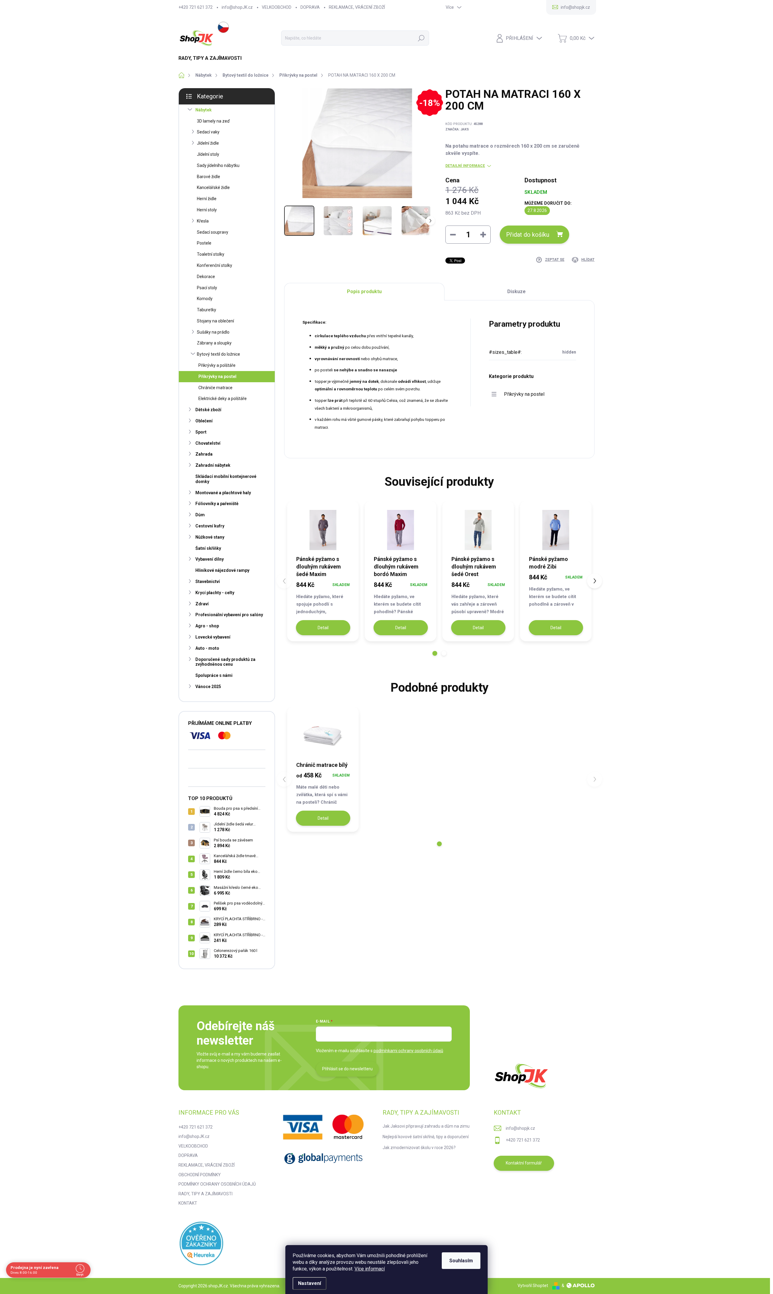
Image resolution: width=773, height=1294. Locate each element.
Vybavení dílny (209, 559)
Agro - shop (207, 625)
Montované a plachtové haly (223, 492)
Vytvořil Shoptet (533, 1285)
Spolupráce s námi (214, 675)
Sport (201, 432)
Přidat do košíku (527, 234)
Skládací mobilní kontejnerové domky (225, 479)
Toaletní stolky (210, 254)
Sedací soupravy (212, 232)
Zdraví (202, 603)
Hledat (421, 38)
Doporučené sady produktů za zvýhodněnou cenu (225, 662)
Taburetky (206, 309)
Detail (323, 627)
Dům (200, 514)
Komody (205, 298)
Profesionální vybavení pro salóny (229, 614)
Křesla (203, 221)
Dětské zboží (208, 409)
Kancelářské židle (213, 187)
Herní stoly (207, 209)
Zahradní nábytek (212, 465)
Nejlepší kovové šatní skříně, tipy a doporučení (426, 1136)
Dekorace (206, 276)
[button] (434, 653)
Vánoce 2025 (208, 686)
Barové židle (208, 176)
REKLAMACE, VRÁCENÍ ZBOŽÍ (357, 7)
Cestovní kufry (209, 526)
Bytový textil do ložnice (218, 354)
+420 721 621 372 (195, 7)
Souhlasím (461, 1261)
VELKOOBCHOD (276, 7)
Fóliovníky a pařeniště (217, 503)
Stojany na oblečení (215, 321)
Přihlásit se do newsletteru (347, 1068)
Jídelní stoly (208, 154)
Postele (204, 243)
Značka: (457, 129)
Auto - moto (207, 648)
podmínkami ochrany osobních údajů (408, 1050)
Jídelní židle (208, 143)
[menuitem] (212, 58)
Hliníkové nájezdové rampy (222, 570)
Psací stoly (207, 287)
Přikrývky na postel (217, 376)
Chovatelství (207, 443)
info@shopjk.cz (520, 1128)
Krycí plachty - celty (214, 592)
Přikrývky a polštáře (217, 365)
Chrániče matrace (215, 387)
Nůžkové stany (209, 537)
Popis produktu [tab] (364, 291)
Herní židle (207, 198)
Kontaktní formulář (524, 1163)
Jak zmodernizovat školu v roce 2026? (419, 1147)
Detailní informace (465, 166)
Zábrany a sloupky (214, 343)
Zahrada (204, 454)
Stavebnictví (207, 581)
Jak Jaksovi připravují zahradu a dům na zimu (426, 1126)
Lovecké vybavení (212, 637)
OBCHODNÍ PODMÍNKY (199, 1174)
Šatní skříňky (208, 548)
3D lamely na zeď (213, 121)
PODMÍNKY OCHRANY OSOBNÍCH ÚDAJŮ (217, 1184)
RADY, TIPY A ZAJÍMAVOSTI (205, 1193)
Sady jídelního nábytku (218, 165)
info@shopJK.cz (237, 7)
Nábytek (203, 109)
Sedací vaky (208, 132)
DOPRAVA (310, 7)
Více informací (369, 1269)
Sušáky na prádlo (213, 332)
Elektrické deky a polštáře (222, 398)
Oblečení (204, 420)
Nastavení (309, 1283)
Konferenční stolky (214, 265)
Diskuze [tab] (516, 291)
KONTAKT (187, 1203)
